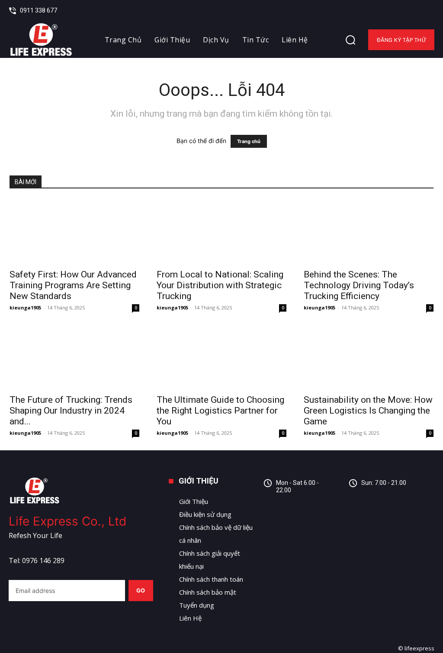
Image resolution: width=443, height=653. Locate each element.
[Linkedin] (412, 11)
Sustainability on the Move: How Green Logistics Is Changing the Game (368, 411)
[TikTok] (395, 499)
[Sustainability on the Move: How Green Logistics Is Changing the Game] (368, 357)
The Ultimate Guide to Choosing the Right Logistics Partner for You (220, 411)
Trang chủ (248, 141)
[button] (350, 40)
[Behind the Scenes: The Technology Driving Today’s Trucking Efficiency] (368, 232)
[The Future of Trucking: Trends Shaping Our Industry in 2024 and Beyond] (74, 357)
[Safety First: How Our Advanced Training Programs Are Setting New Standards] (74, 232)
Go (140, 590)
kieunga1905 (25, 307)
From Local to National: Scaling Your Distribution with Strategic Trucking (220, 285)
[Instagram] (376, 499)
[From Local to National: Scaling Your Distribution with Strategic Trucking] (221, 232)
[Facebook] (395, 11)
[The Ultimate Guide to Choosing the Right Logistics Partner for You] (221, 357)
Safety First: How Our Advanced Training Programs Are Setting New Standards (73, 285)
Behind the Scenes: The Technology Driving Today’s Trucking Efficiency (359, 285)
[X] (428, 11)
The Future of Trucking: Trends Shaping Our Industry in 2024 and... (71, 411)
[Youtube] (415, 499)
